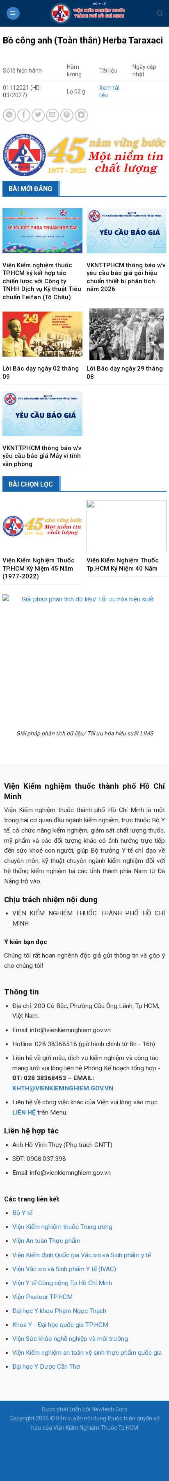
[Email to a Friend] (52, 115)
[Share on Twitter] (38, 115)
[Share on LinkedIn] (81, 115)
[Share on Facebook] (23, 115)
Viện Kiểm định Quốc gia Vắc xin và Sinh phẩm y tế (81, 1255)
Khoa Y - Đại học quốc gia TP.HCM (60, 1325)
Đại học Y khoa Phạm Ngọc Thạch (59, 1311)
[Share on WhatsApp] (9, 115)
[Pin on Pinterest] (66, 115)
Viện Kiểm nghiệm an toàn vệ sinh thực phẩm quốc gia (87, 1352)
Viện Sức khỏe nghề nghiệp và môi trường (70, 1338)
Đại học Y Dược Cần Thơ (46, 1366)
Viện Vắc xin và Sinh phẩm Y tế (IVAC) (64, 1269)
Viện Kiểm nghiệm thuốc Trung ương (62, 1227)
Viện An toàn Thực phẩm (46, 1240)
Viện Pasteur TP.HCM (42, 1297)
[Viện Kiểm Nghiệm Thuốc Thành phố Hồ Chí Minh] (88, 13)
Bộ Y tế (22, 1213)
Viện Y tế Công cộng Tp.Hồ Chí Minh (62, 1283)
